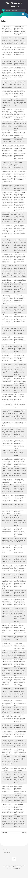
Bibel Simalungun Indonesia (14, 5)
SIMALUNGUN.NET (7, 852)
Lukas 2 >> (24, 832)
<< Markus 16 (4, 832)
